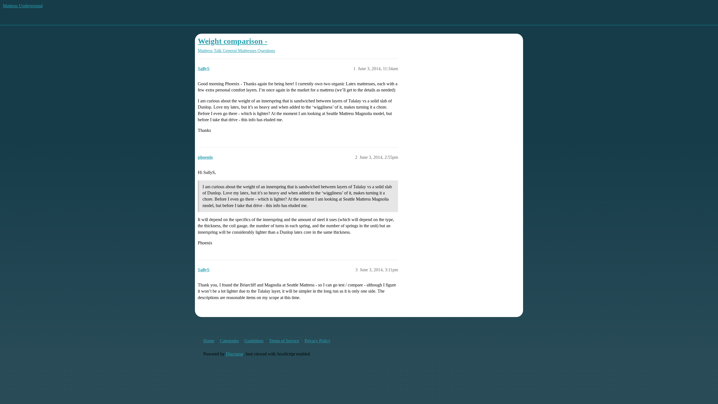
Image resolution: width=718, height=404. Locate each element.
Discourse (234, 354)
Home (208, 340)
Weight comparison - (232, 41)
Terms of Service (284, 340)
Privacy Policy (317, 340)
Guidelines (253, 340)
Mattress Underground (23, 5)
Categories (229, 340)
